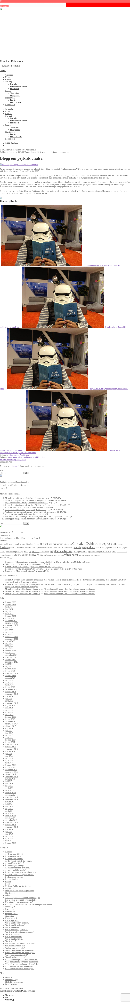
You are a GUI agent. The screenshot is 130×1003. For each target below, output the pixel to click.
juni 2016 (9, 756)
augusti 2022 (10, 641)
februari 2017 (10, 740)
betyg (24, 544)
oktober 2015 (10, 774)
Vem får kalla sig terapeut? (15, 957)
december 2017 (11, 721)
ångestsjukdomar (84, 555)
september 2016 (11, 749)
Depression (9, 150)
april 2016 (9, 760)
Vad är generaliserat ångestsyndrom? (19, 932)
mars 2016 (9, 763)
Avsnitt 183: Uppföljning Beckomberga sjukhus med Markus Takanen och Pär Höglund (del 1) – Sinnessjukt (48, 584)
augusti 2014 (10, 802)
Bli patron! (4, 6)
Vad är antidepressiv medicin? (17, 923)
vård (67, 554)
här (5, 488)
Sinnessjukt (14, 93)
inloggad (15, 466)
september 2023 (11, 625)
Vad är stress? (10, 941)
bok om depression (54, 544)
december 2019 (11, 689)
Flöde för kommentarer (14, 982)
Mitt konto (9, 995)
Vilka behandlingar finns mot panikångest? (22, 962)
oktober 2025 (10, 604)
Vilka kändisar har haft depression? (19, 966)
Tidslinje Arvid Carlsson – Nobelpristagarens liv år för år (27, 564)
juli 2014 (8, 804)
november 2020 (11, 673)
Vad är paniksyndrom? (14, 939)
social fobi (50, 555)
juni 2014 (9, 806)
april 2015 (9, 788)
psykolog (75, 551)
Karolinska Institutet (24, 548)
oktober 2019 (10, 692)
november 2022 (11, 637)
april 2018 (9, 712)
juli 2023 (8, 627)
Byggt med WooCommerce (24, 991)
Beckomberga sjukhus (14, 877)
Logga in (8, 977)
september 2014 (11, 799)
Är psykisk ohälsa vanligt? (15, 870)
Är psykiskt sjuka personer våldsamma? (21, 872)
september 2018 (11, 703)
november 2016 (11, 744)
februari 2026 (10, 602)
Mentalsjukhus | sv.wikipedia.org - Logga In (22, 589)
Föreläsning (9, 98)
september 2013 (11, 827)
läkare (55, 548)
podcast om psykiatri (104, 547)
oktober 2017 (10, 726)
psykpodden (100, 552)
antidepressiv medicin (12, 544)
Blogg (7, 77)
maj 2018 (9, 710)
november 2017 (11, 724)
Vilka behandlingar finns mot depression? (21, 959)
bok (42, 543)
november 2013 (11, 822)
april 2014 (9, 811)
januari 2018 (10, 719)
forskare (119, 544)
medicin (60, 548)
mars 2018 (9, 715)
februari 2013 (10, 843)
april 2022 (9, 646)
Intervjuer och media (18, 86)
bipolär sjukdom (32, 544)
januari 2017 (10, 742)
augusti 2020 (10, 678)
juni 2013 (9, 834)
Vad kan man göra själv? (15, 946)
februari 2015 (10, 792)
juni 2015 (9, 783)
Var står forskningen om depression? (19, 950)
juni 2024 (9, 609)
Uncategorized (11, 918)
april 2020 (9, 682)
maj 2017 (9, 735)
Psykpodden (15, 95)
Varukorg (9, 1000)
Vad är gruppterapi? (13, 934)
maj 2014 (9, 809)
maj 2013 (9, 836)
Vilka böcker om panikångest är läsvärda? (21, 964)
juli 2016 (8, 754)
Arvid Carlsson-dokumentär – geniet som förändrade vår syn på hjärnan (33, 566)
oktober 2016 (10, 747)
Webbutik (9, 75)
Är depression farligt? (13, 856)
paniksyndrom (68, 548)
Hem (2, 150)
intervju (13, 547)
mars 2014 (9, 813)
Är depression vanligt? (14, 858)
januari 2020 (10, 687)
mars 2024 (9, 614)
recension (4, 555)
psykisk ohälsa (39, 457)
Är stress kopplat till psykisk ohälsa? (19, 875)
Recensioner (10, 105)
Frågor (7, 895)
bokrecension (68, 544)
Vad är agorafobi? (12, 920)
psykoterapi (92, 552)
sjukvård (34, 554)
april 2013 (9, 838)
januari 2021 (10, 671)
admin (46, 152)
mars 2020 (9, 685)
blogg (10, 457)
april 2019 (9, 701)
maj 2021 (9, 666)
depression (17, 457)
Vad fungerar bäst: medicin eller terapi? (20, 943)
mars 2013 (9, 841)
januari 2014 (10, 818)
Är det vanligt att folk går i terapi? (18, 861)
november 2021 (11, 657)
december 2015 (11, 770)
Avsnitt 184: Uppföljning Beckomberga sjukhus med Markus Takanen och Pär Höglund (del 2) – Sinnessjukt (48, 580)
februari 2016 (10, 765)
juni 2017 (9, 733)
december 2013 (11, 820)
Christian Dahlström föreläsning (18, 886)
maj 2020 (9, 680)
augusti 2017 (10, 728)
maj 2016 (9, 758)
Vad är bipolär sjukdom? (15, 925)
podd (26, 551)
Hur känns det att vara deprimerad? (19, 902)
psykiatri (34, 551)
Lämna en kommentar (60, 152)
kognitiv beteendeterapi (44, 548)
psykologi (82, 551)
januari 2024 (10, 618)
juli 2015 (8, 781)
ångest (74, 554)
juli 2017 (8, 731)
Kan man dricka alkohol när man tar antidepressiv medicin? (29, 904)
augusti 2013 (10, 829)
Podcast (8, 91)
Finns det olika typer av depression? (19, 891)
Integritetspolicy (6, 991)
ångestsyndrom (95, 555)
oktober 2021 (10, 659)
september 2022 (11, 639)
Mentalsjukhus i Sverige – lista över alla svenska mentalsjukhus (69, 589)
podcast (90, 547)
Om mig (8, 82)
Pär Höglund (110, 551)
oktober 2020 (10, 676)
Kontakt (8, 79)
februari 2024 (10, 616)
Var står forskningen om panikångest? (20, 953)
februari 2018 (10, 717)
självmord (43, 555)
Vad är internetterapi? (13, 936)
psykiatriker (44, 551)
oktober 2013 (10, 825)
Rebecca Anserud (122, 551)
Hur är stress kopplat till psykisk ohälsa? (21, 900)
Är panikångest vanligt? (14, 865)
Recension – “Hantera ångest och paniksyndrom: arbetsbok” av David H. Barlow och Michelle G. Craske (47, 562)
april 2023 (9, 634)
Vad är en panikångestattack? (16, 930)
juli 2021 (8, 664)
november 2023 (11, 623)
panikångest (27, 457)
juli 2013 (8, 831)
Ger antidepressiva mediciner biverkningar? (22, 897)
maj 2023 (9, 632)
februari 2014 (10, 815)
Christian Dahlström (11, 61)
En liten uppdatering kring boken (13, 459)
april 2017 (9, 737)
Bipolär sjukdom (11, 879)
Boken (7, 884)
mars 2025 (9, 607)
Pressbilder (14, 89)
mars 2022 (9, 648)
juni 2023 (9, 630)
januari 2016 (10, 767)
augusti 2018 (10, 705)
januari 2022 (10, 653)
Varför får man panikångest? (16, 955)
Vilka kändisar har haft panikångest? (19, 969)
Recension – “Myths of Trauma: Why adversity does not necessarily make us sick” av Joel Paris (43, 569)
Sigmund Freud (11, 914)
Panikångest (24, 455)
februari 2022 (10, 650)
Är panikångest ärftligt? (14, 863)
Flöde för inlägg (11, 980)
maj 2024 (9, 611)
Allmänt (8, 852)
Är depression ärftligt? (14, 854)
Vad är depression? (12, 927)
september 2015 (11, 776)
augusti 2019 (10, 696)
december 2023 (11, 620)
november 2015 (11, 772)
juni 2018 (9, 708)
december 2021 (11, 655)
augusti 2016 (10, 751)
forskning (5, 547)
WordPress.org (11, 984)
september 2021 (11, 662)
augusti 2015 (10, 779)
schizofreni (11, 555)
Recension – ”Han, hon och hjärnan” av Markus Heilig (27, 571)
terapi (55, 555)
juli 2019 (8, 698)
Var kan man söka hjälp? (15, 948)
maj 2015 (9, 786)
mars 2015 (9, 790)
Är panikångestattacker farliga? (17, 868)
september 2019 (11, 694)
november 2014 (11, 797)
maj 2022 (9, 643)
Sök (6, 997)
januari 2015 (10, 795)
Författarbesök (16, 102)
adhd (1, 544)
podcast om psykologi (14, 551)
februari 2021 (10, 669)
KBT (33, 547)
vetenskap (61, 555)
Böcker (8, 881)
